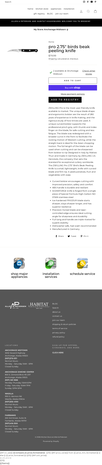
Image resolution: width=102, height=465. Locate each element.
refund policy (58, 337)
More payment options (73, 94)
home (30, 9)
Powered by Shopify (51, 441)
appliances (56, 9)
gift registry (39, 13)
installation (69, 9)
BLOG (50, 13)
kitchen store (42, 9)
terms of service (59, 328)
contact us (57, 316)
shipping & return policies (64, 324)
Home (51, 42)
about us (56, 312)
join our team (61, 13)
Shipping (53, 59)
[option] (51, 21)
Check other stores (88, 72)
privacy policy (58, 333)
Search (8, 2)
